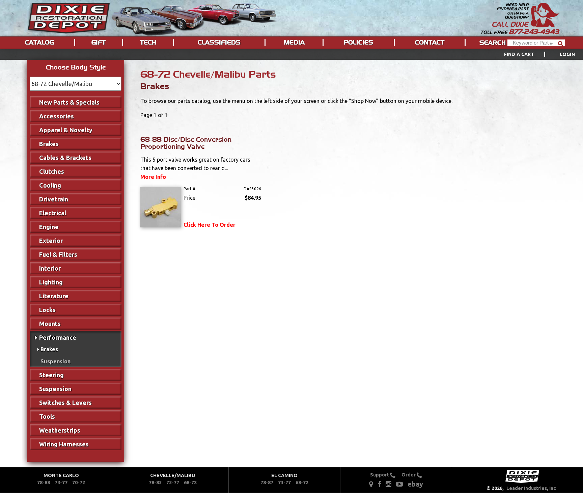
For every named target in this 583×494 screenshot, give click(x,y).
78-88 (43, 482)
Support (380, 474)
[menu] (291, 54)
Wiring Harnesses (64, 444)
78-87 (266, 482)
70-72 (78, 482)
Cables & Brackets (65, 157)
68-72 (190, 482)
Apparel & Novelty (65, 130)
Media (294, 42)
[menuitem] (532, 54)
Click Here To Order (209, 225)
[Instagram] (388, 483)
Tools (47, 416)
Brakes (49, 143)
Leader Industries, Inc (531, 488)
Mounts (50, 323)
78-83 (155, 482)
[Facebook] (380, 483)
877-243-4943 (534, 32)
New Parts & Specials (69, 102)
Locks (47, 309)
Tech (148, 42)
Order (409, 474)
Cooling (50, 185)
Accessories (56, 116)
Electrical (52, 213)
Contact (429, 42)
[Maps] (371, 483)
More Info (153, 177)
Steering (51, 375)
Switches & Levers (65, 402)
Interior (50, 268)
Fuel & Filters (58, 254)
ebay (415, 484)
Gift (98, 42)
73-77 (61, 482)
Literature (53, 296)
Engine (49, 226)
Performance (57, 337)
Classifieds (219, 42)
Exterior (51, 240)
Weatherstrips (59, 430)
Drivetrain (53, 199)
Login (567, 54)
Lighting (51, 282)
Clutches (51, 171)
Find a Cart (519, 54)
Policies (358, 42)
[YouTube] (399, 483)
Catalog (39, 42)
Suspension (55, 361)
